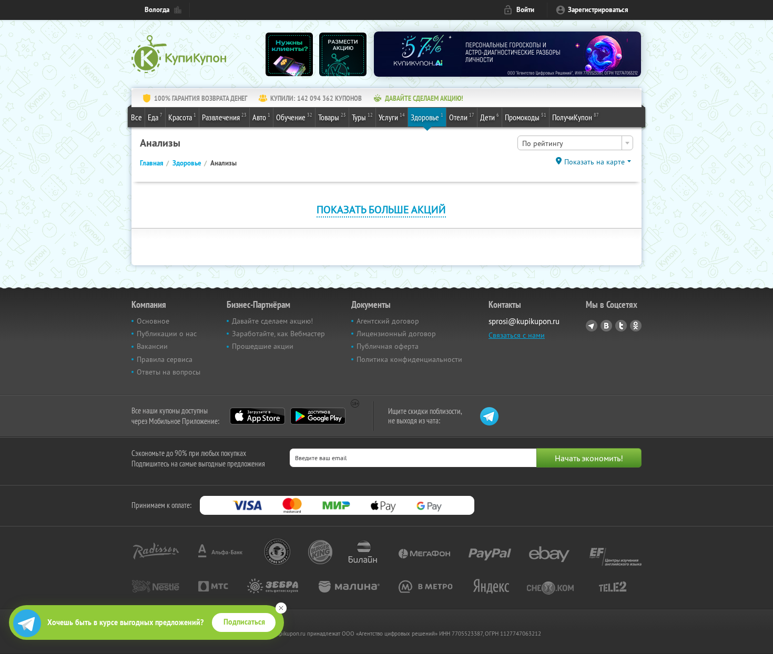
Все (136, 117)
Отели (461, 116)
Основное (153, 321)
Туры (362, 116)
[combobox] (575, 143)
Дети (489, 116)
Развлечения (224, 116)
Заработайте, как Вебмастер (278, 333)
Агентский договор (388, 321)
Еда (155, 116)
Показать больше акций (381, 209)
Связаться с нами (517, 335)
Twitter (621, 325)
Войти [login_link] (525, 9)
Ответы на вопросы (168, 372)
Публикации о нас (167, 333)
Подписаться (244, 622)
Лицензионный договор (396, 333)
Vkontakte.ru (606, 325)
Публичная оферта (388, 346)
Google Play (317, 416)
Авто (261, 116)
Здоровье (427, 116)
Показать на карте (594, 162)
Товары (332, 116)
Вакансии (152, 346)
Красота (182, 116)
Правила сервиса (164, 359)
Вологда (157, 9)
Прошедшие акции (262, 346)
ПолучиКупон (575, 116)
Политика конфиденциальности (409, 359)
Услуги (392, 116)
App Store (257, 416)
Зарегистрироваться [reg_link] (598, 9)
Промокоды (525, 116)
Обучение (294, 116)
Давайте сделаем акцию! (272, 321)
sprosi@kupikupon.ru (524, 321)
